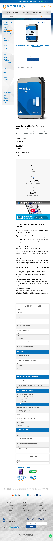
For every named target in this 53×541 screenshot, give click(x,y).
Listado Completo (10, 515)
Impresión (35, 12)
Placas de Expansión (8, 48)
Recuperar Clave (42, 506)
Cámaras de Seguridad (6, 98)
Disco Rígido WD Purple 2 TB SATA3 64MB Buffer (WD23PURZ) (21, 478)
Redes (40, 12)
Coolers (5, 45)
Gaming (5, 57)
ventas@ (12, 518)
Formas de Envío (25, 1)
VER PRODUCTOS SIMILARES (32, 60)
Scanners (5, 81)
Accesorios (22, 12)
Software (5, 29)
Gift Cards (46, 12)
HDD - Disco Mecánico (45, 22)
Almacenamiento (7, 64)
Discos (5, 38)
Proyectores (6, 79)
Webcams (5, 77)
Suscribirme (31, 526)
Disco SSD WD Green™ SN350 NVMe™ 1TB (32, 477)
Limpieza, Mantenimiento (7, 69)
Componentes (15, 12)
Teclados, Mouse (7, 52)
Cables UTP (6, 95)
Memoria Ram (6, 36)
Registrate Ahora (42, 508)
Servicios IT (25, 508)
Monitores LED (6, 74)
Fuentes (5, 43)
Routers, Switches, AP (7, 93)
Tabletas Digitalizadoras (7, 60)
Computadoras (7, 24)
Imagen (29, 12)
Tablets (5, 27)
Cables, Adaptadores (6, 66)
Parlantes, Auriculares (6, 55)
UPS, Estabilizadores (8, 62)
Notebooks (6, 25)
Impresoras (6, 85)
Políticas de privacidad (39, 539)
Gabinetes (6, 42)
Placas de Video (7, 40)
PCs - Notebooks (7, 12)
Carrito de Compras (42, 510)
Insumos (5, 86)
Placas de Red (6, 90)
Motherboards (6, 35)
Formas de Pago (36, 1)
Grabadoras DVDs (7, 47)
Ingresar (40, 505)
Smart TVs (6, 75)
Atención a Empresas (26, 506)
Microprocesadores (7, 33)
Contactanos (25, 505)
